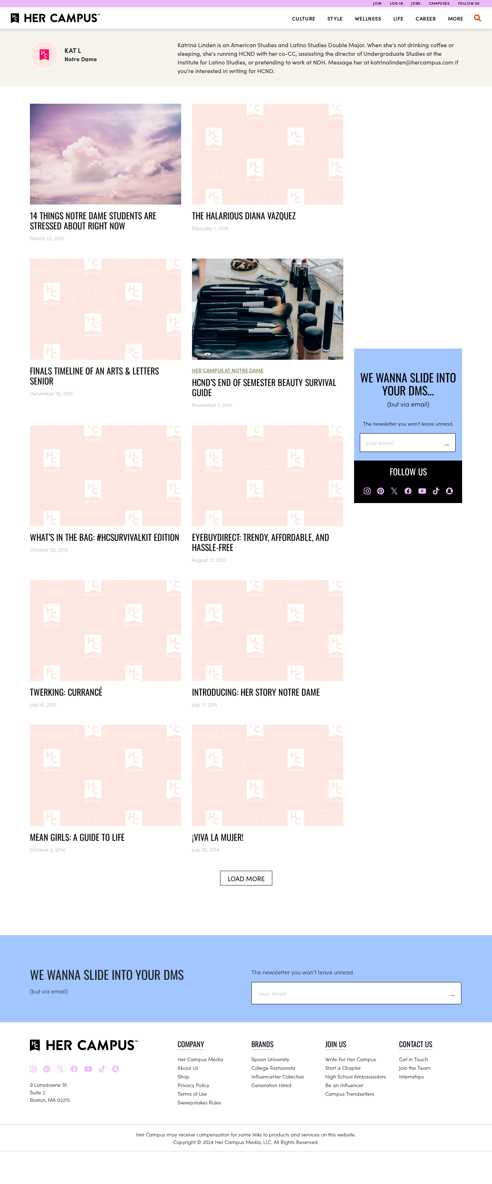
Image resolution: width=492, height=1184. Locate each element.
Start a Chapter (343, 1067)
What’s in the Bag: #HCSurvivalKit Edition (104, 537)
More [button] (456, 18)
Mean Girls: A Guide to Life (77, 837)
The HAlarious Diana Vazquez (244, 215)
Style (335, 18)
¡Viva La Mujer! (217, 837)
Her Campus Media (200, 1059)
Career (426, 18)
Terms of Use (192, 1093)
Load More (246, 878)
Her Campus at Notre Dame (228, 370)
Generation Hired (271, 1085)
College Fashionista (273, 1067)
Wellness (368, 18)
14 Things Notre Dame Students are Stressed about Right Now (93, 220)
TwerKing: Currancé (66, 692)
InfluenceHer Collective (277, 1076)
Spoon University (270, 1059)
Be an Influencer (344, 1085)
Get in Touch (413, 1059)
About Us (188, 1067)
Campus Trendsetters (349, 1093)
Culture (304, 18)
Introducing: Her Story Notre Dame (256, 692)
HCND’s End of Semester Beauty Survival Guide (264, 387)
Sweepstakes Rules (199, 1102)
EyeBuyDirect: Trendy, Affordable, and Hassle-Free (260, 542)
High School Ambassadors (355, 1076)
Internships (411, 1076)
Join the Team (415, 1067)
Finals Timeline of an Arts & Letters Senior (94, 375)
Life (398, 18)
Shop (183, 1076)
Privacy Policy (193, 1085)
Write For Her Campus (350, 1059)
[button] (477, 18)
